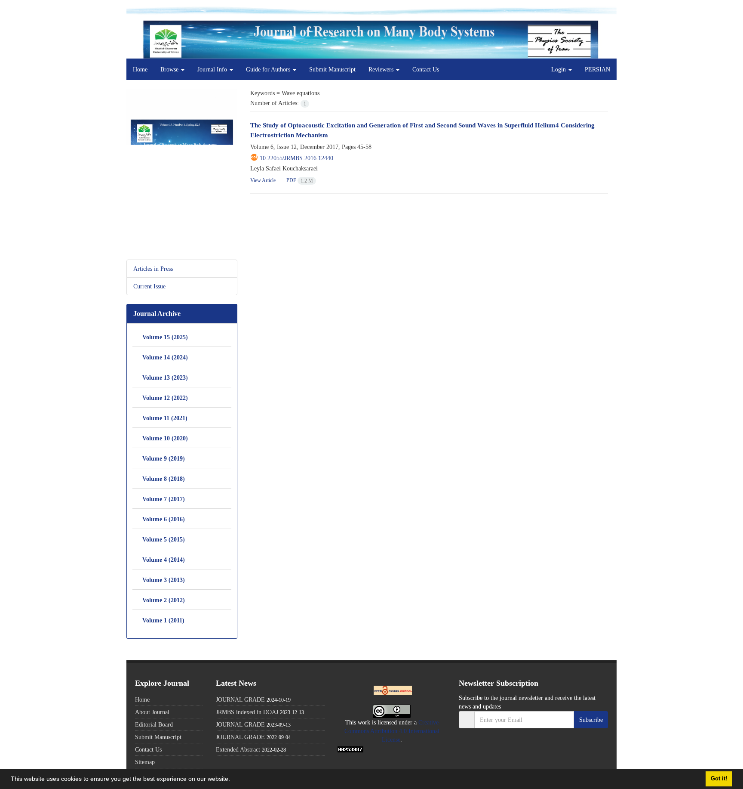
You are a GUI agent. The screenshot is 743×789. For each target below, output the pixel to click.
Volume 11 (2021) (164, 417)
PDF (299, 180)
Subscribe (591, 719)
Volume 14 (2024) (165, 357)
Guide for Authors (269, 69)
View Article (263, 180)
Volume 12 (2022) (165, 397)
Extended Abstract (238, 749)
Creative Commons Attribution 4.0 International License (391, 731)
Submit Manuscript (332, 69)
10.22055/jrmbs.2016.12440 (296, 158)
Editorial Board (154, 724)
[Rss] (486, 746)
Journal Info (213, 69)
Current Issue (149, 286)
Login (559, 69)
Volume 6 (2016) (163, 519)
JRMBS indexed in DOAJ (247, 712)
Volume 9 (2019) (163, 458)
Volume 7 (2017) (163, 498)
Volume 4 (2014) (163, 559)
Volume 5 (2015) (163, 539)
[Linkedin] (468, 746)
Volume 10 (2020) (165, 438)
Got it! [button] (719, 779)
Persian (597, 69)
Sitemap (145, 761)
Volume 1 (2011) (163, 620)
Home (140, 69)
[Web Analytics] (350, 748)
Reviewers (381, 69)
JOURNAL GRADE (240, 699)
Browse (170, 69)
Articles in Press (153, 268)
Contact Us (425, 69)
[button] (233, 780)
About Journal (152, 712)
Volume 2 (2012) (163, 599)
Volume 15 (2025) (165, 336)
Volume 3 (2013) (163, 579)
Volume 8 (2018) (163, 478)
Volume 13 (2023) (165, 377)
